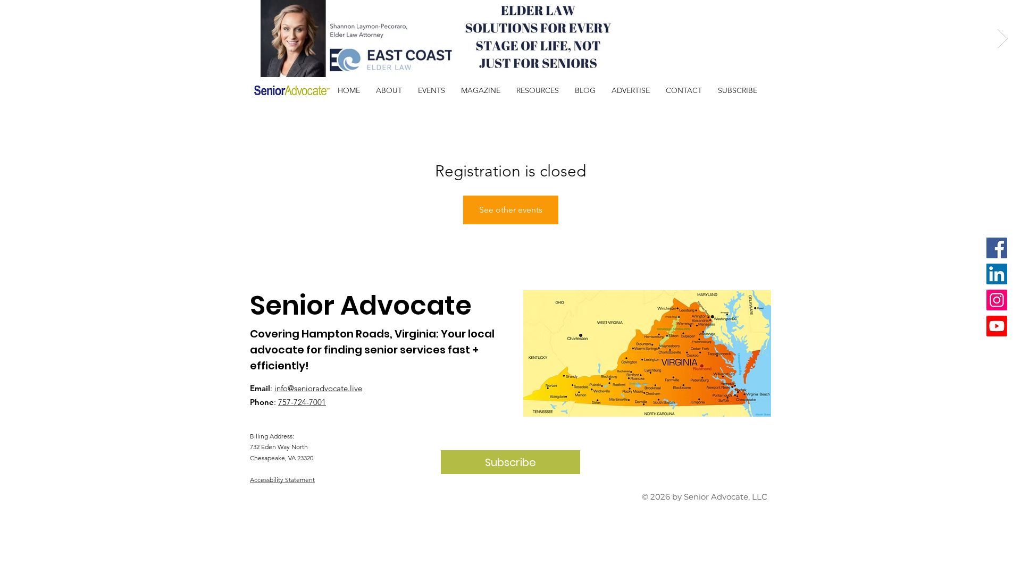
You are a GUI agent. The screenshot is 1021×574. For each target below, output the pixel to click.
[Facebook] (996, 248)
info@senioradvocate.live (318, 388)
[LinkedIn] (996, 274)
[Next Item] (1003, 38)
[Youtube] (996, 326)
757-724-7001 (302, 402)
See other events (510, 210)
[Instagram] (996, 300)
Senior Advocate (361, 305)
